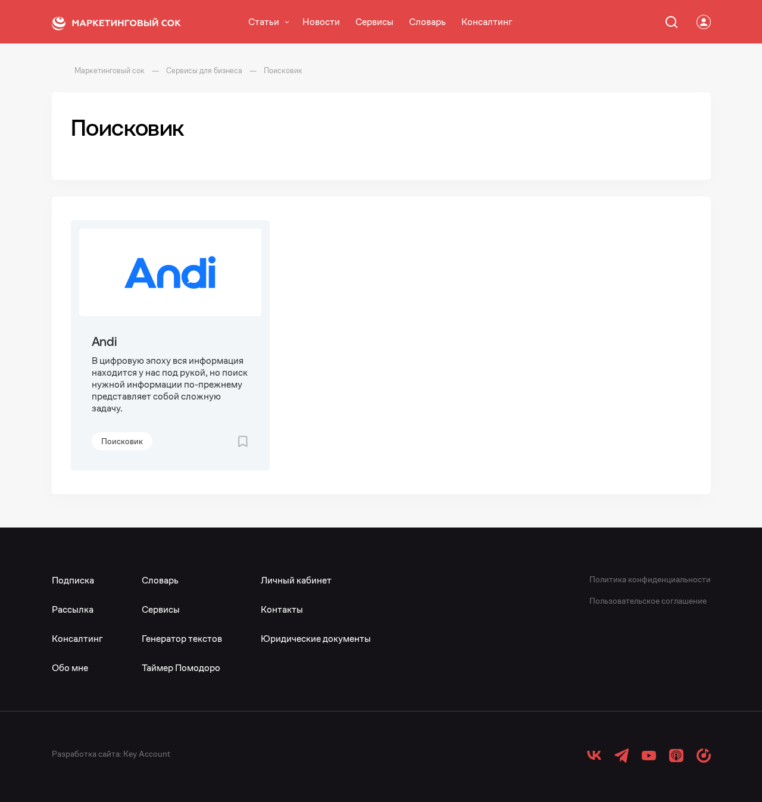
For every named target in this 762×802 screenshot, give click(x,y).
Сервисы (374, 21)
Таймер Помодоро (181, 667)
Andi (104, 341)
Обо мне (70, 667)
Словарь (427, 21)
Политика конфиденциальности (650, 579)
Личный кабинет (296, 580)
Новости (321, 21)
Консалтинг (487, 21)
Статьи (263, 21)
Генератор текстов (182, 638)
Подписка (73, 580)
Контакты (282, 609)
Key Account (146, 753)
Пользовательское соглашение (648, 600)
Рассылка (72, 609)
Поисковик (122, 441)
